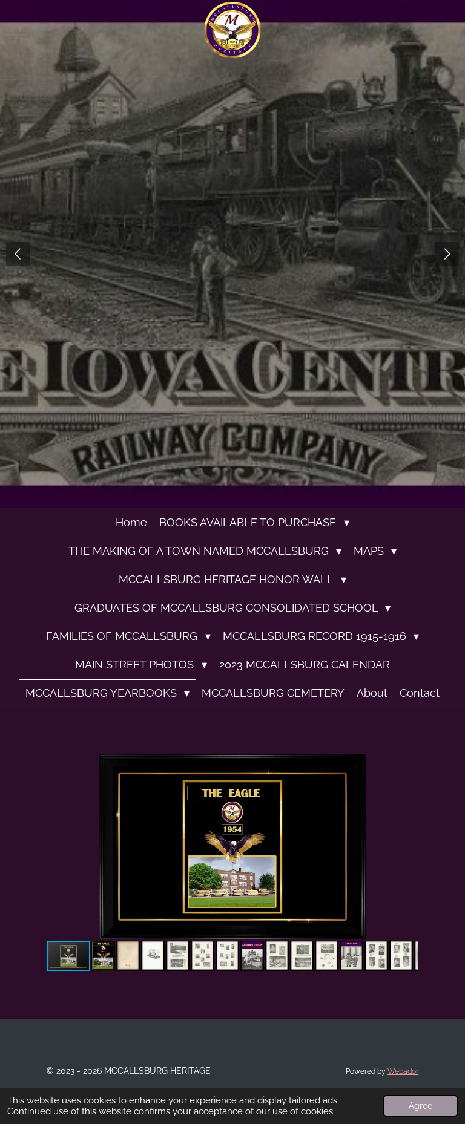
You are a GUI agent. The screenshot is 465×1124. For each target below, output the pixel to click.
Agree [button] (420, 1106)
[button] (407, 764)
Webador (403, 1071)
